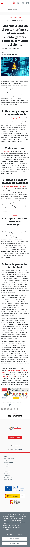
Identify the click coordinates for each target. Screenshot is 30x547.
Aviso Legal (6, 464)
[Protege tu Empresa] (15, 428)
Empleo (5, 460)
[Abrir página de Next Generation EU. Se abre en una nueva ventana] (15, 489)
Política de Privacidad (8, 462)
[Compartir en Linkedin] (5, 409)
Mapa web (6, 473)
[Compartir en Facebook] (2, 409)
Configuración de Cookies (14, 534)
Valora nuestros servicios (9, 458)
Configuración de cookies (9, 469)
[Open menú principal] (1, 2)
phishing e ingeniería (14, 118)
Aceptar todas (14, 543)
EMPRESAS (15, 17)
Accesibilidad (6, 466)
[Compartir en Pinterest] (11, 409)
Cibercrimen (19, 402)
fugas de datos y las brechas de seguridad (14, 186)
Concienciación (5, 405)
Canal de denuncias (8, 479)
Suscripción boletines (15, 437)
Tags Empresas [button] (15, 415)
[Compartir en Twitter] (8, 409)
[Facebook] (21, 449)
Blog (20, 17)
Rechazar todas (14, 539)
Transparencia (7, 475)
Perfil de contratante (8, 477)
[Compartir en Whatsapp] (14, 409)
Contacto (5, 456)
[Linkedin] (19, 449)
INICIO (10, 17)
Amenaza (4, 402)
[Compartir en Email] (17, 409)
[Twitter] (16, 449)
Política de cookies (8, 471)
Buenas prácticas (11, 402)
